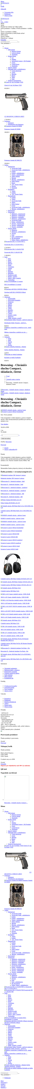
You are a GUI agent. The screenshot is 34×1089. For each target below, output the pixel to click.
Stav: (2, 415)
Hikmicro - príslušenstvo (19, 218)
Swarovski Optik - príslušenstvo (21, 170)
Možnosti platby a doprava (12, 670)
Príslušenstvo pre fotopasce (15, 124)
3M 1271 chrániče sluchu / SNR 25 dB (12, 635)
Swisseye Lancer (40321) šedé (9, 549)
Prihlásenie (7, 14)
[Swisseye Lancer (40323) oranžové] (11, 540)
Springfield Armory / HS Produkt (21, 61)
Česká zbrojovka (16, 71)
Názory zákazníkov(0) (10, 449)
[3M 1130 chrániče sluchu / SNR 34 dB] (12, 626)
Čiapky (10, 313)
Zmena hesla (8, 705)
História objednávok (10, 702)
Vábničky (7, 337)
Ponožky (10, 310)
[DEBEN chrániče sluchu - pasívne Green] (13, 521)
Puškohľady (11, 166)
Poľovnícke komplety (14, 300)
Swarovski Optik (16, 168)
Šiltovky (10, 311)
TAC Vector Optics (17, 184)
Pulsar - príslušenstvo (18, 222)
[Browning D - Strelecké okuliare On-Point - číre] (15, 648)
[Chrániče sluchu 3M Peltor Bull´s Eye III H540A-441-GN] (17, 656)
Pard (13, 235)
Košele (10, 303)
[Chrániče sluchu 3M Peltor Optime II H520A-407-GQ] (13, 575)
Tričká (10, 308)
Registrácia (7, 698)
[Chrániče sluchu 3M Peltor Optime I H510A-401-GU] (17, 582)
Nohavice (11, 302)
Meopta (14, 178)
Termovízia (11, 212)
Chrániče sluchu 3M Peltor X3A (10, 623)
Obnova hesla (8, 15)
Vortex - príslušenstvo (18, 175)
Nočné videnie (12, 228)
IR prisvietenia (16, 238)
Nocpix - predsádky (17, 227)
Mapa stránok (8, 676)
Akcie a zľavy (8, 691)
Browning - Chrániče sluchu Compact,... (16, 803)
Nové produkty (8, 689)
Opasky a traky (12, 315)
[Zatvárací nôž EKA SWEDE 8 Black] (15, 289)
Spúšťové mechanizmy (14, 80)
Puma (9, 265)
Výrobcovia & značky (10, 686)
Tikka (13, 77)
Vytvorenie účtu (8, 12)
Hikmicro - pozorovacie (18, 214)
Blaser (13, 75)
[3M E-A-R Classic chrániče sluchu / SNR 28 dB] (15, 594)
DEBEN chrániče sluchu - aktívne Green (12, 518)
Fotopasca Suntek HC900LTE (13, 160)
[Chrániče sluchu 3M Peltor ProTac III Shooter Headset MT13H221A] (17, 640)
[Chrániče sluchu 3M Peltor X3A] (11, 620)
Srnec (9, 338)
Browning (9, 441)
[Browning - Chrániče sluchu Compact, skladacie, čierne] (17, 391)
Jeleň (9, 340)
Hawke (14, 186)
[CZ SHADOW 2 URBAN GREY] (16, 113)
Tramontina (11, 280)
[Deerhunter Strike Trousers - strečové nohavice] (18, 320)
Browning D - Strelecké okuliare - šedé (12, 484)
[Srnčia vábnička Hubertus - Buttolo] (15, 346)
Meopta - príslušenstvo (18, 179)
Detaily (6, 448)
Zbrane (6, 48)
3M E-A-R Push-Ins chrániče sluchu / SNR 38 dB (15, 603)
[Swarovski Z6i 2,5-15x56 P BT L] (14, 241)
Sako (13, 79)
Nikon (13, 202)
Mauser (10, 263)
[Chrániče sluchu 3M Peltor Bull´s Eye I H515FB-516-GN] (17, 507)
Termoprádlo (11, 298)
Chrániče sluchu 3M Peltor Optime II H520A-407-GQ (16, 579)
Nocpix (14, 233)
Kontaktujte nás (8, 678)
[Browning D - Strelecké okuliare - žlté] (12, 493)
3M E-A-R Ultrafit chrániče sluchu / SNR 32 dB (15, 617)
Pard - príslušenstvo (17, 236)
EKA (9, 258)
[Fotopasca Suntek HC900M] (13, 126)
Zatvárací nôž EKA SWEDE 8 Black (15, 292)
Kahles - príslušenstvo (18, 173)
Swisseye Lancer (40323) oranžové (11, 543)
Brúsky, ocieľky (12, 276)
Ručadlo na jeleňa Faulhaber (12, 357)
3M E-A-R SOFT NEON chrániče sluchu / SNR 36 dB (17, 611)
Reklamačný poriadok (10, 671)
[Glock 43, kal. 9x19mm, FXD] (13, 82)
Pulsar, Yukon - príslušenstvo (20, 240)
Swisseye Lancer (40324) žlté (9, 537)
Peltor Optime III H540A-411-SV (10, 503)
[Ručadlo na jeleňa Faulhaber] (13, 354)
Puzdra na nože (12, 275)
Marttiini (10, 271)
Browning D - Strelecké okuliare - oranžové (13, 490)
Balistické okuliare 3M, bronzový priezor (12, 478)
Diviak (10, 342)
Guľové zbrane (16, 53)
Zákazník (3, 9)
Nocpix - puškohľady (18, 225)
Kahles (14, 171)
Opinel (10, 268)
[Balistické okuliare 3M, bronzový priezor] (13, 475)
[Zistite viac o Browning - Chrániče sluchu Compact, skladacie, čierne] (16, 799)
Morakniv (11, 273)
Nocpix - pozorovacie (18, 223)
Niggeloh (14, 188)
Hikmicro (14, 230)
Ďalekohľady (12, 196)
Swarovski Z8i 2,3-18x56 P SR (13, 252)
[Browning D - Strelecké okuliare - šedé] (13, 481)
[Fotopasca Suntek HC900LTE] (16, 157)
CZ (13, 58)
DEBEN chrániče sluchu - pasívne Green (12, 524)
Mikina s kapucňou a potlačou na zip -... (15, 332)
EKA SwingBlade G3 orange (12, 284)
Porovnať (3, 743)
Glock (13, 62)
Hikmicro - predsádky (18, 217)
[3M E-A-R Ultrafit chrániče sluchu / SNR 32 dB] (15, 614)
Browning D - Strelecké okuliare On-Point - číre (14, 651)
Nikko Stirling (16, 176)
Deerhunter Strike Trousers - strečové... (15, 323)
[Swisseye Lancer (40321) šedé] (10, 546)
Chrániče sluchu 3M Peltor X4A (10, 591)
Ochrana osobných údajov (11, 673)
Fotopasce (7, 121)
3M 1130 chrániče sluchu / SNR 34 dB (12, 629)
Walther (14, 59)
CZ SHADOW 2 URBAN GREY (14, 116)
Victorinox (11, 267)
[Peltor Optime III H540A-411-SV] (11, 500)
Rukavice (10, 316)
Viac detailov (4, 424)
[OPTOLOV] (5, 3)
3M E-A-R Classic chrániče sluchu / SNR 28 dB (15, 597)
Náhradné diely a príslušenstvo (17, 69)
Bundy (10, 307)
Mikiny (10, 305)
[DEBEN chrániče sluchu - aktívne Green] (13, 515)
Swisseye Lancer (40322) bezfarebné (11, 531)
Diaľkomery (11, 210)
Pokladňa (3, 40)
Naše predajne (8, 675)
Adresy (6, 703)
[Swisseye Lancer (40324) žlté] (10, 534)
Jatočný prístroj (12, 67)
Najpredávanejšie (9, 687)
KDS (9, 270)
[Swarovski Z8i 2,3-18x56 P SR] (14, 249)
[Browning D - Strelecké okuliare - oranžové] (14, 487)
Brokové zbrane (16, 51)
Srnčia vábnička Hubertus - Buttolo (14, 350)
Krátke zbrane (12, 56)
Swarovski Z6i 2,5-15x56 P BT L (14, 244)
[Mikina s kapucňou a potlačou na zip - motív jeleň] (18, 329)
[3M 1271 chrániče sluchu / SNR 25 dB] (13, 632)
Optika (6, 165)
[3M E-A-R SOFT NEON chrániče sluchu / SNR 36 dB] (17, 608)
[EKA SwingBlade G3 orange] (13, 281)
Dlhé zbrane (11, 49)
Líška (9, 343)
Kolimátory (11, 189)
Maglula (14, 74)
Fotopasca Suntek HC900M (12, 129)
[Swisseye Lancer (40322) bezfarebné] (12, 527)
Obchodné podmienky (10, 668)
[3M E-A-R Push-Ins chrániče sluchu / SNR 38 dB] (16, 600)
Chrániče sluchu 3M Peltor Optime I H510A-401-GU (16, 585)
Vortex (13, 191)
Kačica (10, 345)
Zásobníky (15, 54)
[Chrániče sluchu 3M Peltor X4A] (11, 588)
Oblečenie (7, 297)
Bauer (13, 183)
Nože (5, 257)
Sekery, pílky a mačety (14, 278)
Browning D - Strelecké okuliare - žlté (12, 497)
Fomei (13, 205)
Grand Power (15, 64)
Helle (9, 260)
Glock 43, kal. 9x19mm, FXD (13, 85)
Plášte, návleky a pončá (14, 318)
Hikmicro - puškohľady (18, 215)
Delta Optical (15, 181)
